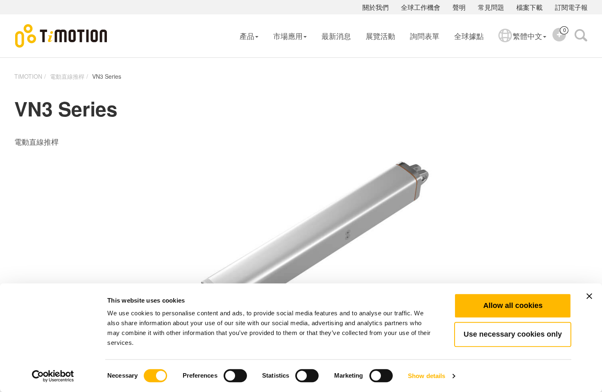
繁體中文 (527, 35)
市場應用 (288, 35)
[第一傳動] (61, 36)
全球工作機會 (420, 7)
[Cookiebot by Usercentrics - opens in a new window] (53, 376)
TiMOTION (28, 76)
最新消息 (336, 35)
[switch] (235, 375)
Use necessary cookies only (513, 334)
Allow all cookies (513, 305)
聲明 (459, 7)
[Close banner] (589, 296)
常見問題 (491, 7)
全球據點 (469, 35)
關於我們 (375, 7)
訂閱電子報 (571, 7)
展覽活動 (380, 35)
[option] (301, 248)
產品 (247, 35)
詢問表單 (424, 35)
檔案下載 (529, 7)
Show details (426, 375)
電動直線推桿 (67, 76)
